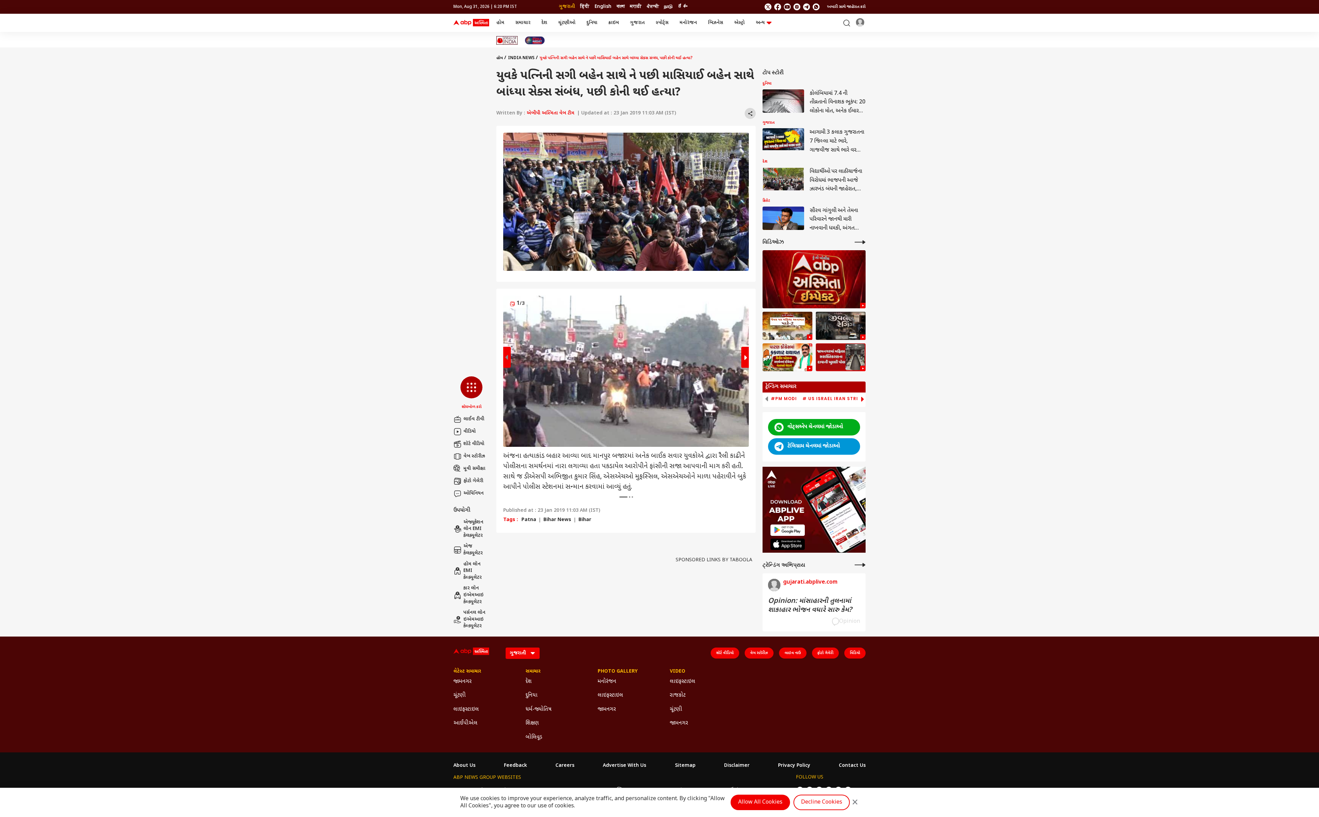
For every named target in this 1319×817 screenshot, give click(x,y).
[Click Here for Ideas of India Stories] (507, 40)
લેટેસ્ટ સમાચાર (467, 671)
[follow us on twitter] (768, 7)
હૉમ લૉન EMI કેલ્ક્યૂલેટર (472, 571)
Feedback (515, 765)
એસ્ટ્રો (739, 23)
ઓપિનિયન (473, 493)
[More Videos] (860, 242)
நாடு (668, 6)
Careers (564, 765)
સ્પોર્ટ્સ (662, 23)
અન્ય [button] (760, 23)
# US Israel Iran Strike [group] (833, 398)
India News (521, 58)
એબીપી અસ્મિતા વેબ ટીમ (550, 113)
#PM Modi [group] (784, 398)
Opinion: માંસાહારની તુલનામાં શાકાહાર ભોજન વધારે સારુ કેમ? (810, 606)
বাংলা (621, 6)
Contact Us (852, 765)
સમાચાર (522, 23)
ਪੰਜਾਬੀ (653, 6)
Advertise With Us (624, 765)
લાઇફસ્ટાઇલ (466, 709)
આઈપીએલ (465, 723)
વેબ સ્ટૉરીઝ (474, 456)
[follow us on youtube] (787, 7)
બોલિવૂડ (534, 737)
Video (677, 671)
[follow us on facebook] (778, 7)
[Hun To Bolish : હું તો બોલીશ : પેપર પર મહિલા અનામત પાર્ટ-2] (787, 326)
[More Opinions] (860, 564)
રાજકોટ (678, 695)
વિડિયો (855, 653)
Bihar (584, 520)
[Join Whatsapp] (816, 7)
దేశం (682, 6)
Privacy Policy (794, 765)
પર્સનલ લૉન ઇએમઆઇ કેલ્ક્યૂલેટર (474, 619)
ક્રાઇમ (613, 23)
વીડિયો (469, 431)
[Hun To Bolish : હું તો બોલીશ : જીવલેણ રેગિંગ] (841, 326)
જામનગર (462, 681)
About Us (464, 765)
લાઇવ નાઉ (793, 653)
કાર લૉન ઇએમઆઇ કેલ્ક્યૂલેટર (473, 595)
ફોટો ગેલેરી (473, 481)
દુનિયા (591, 23)
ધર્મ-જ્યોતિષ (539, 709)
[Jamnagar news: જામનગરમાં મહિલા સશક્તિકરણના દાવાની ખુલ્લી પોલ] (841, 357)
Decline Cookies (821, 802)
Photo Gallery (618, 671)
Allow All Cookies (760, 802)
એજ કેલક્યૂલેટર (473, 549)
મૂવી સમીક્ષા (474, 468)
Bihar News (557, 520)
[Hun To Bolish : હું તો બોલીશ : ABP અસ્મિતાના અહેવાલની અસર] (814, 279)
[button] (471, 393)
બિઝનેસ (715, 23)
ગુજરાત (637, 23)
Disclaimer (736, 765)
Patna (528, 520)
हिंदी (584, 6)
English (603, 6)
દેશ (544, 23)
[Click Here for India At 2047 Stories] (535, 40)
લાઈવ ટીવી (473, 419)
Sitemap (685, 765)
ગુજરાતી (567, 6)
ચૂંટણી (459, 695)
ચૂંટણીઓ (566, 23)
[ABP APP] (787, 530)
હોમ (500, 23)
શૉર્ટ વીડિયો (473, 444)
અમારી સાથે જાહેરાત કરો (846, 7)
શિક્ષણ (532, 723)
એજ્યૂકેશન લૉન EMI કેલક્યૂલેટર (473, 529)
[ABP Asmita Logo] (471, 23)
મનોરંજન (688, 23)
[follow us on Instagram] (797, 7)
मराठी (636, 6)
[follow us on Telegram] (806, 7)
